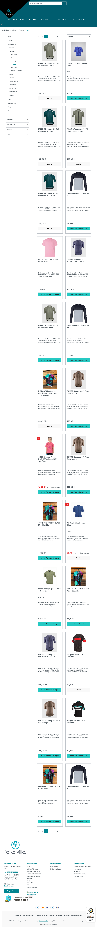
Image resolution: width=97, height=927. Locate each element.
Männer (12, 51)
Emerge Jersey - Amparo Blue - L (77, 64)
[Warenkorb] (7, 24)
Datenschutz (77, 869)
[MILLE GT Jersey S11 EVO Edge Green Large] (49, 51)
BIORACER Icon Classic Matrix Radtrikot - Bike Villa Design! (47, 393)
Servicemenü (79, 864)
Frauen (11, 48)
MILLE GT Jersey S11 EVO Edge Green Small (48, 326)
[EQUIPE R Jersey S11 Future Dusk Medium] (49, 642)
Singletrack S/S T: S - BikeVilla (76, 722)
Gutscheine (12, 103)
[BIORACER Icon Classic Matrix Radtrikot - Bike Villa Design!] (49, 379)
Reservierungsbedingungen (82, 866)
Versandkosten (43, 921)
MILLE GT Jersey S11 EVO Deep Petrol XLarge (48, 194)
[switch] (91, 920)
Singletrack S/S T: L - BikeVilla (75, 656)
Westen (11, 77)
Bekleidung (12, 44)
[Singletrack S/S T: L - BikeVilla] (78, 642)
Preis (8, 134)
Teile (9, 99)
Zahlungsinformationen (34, 876)
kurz (14, 64)
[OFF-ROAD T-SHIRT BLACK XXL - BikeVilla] (78, 576)
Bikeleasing (54, 866)
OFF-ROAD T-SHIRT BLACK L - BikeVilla (49, 787)
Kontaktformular (8, 886)
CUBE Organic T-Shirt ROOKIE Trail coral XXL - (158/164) (48, 459)
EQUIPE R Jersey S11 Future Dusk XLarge (75, 260)
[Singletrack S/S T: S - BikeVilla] (78, 708)
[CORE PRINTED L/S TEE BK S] (78, 774)
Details (49, 98)
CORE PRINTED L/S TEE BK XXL (78, 194)
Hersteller (10, 119)
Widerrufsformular (32, 869)
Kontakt (29, 878)
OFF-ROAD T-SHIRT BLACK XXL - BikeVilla (78, 590)
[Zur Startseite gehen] (9, 12)
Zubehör (11, 95)
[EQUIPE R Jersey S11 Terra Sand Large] (49, 708)
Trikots (13, 58)
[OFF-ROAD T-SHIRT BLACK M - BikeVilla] (49, 511)
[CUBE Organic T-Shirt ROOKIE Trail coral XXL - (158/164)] (49, 445)
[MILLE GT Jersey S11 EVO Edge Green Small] (49, 313)
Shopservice (32, 864)
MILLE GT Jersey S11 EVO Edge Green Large (48, 64)
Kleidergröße (11, 124)
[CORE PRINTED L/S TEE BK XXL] (78, 181)
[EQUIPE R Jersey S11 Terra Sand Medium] (78, 445)
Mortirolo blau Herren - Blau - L (76, 524)
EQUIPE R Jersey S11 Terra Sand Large (49, 722)
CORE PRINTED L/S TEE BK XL (78, 326)
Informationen (55, 864)
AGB (28, 866)
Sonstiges (12, 84)
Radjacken (14, 67)
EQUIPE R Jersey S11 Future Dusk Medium (47, 656)
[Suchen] (64, 3)
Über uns (11, 111)
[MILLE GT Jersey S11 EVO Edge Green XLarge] (78, 117)
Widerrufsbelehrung (33, 871)
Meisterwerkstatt (55, 869)
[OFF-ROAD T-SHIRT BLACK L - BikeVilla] (49, 774)
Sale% (10, 107)
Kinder (11, 74)
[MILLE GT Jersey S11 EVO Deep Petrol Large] (49, 117)
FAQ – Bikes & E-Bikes (30, 883)
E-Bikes (10, 40)
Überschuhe (13, 91)
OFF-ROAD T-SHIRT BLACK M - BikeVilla (49, 524)
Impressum (77, 871)
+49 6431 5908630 (11, 872)
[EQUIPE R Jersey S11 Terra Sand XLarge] (78, 379)
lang (14, 61)
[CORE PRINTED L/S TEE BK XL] (78, 313)
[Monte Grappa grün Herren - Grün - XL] (49, 576)
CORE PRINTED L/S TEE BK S (78, 787)
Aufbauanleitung (32, 887)
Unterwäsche (13, 81)
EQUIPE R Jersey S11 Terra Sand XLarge (78, 392)
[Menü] (94, 908)
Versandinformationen (34, 874)
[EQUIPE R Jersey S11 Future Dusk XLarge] (78, 247)
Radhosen (14, 54)
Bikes (9, 36)
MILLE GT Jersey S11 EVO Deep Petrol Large (48, 130)
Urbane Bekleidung (16, 70)
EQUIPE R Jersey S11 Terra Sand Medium (78, 458)
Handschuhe (13, 88)
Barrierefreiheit (78, 876)
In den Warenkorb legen (78, 98)
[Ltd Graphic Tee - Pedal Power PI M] (49, 247)
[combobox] (45, 3)
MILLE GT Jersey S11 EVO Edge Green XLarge (77, 130)
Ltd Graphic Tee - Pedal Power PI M (48, 260)
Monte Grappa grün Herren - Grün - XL (49, 590)
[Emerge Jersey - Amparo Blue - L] (78, 51)
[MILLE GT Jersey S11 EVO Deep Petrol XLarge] (49, 181)
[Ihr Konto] (2, 24)
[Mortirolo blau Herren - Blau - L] (78, 511)
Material (9, 129)
